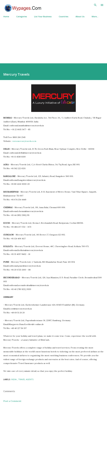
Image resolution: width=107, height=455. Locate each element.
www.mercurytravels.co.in (24, 141)
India (14, 379)
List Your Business (43, 16)
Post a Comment (12, 401)
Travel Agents (26, 379)
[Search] (95, 5)
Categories (21, 16)
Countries (63, 16)
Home (6, 16)
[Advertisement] (53, 39)
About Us (80, 16)
